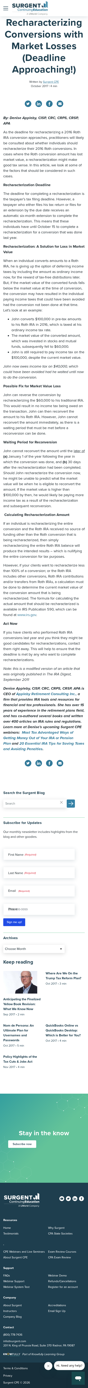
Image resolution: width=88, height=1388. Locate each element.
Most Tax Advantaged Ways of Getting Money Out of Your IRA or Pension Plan (38, 738)
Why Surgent (56, 1228)
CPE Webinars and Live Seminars (24, 1251)
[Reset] (61, 802)
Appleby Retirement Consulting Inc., (46, 694)
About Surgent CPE (15, 1257)
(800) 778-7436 (12, 1334)
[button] (5, 8)
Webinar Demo (57, 1275)
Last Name (15, 873)
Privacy (7, 1375)
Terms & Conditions (15, 1368)
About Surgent (12, 1305)
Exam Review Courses (62, 1251)
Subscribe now (22, 1144)
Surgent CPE (51, 82)
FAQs (6, 1275)
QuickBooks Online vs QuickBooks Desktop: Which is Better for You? (63, 1030)
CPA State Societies (60, 1233)
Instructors (10, 1311)
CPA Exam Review (59, 1257)
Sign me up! (14, 922)
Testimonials (11, 1233)
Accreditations (57, 1305)
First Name (16, 855)
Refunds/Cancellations (62, 1281)
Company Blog (12, 1316)
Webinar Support (13, 1281)
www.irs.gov (26, 615)
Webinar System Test (16, 1287)
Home (7, 1228)
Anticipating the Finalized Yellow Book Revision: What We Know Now (22, 1004)
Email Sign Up (56, 1311)
